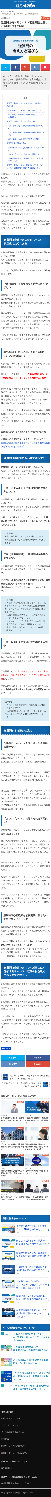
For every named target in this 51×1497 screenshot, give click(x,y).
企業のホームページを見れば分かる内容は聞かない (26, 149)
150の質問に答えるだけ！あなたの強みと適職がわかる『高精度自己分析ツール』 (31, 1375)
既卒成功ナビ (7, 1468)
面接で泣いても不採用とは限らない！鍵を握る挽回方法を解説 (31, 1298)
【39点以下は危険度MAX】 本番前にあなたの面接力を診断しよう (30, 1349)
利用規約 (5, 1439)
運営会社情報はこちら (10, 1418)
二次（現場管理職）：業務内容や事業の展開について (26, 133)
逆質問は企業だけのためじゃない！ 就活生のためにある (25, 104)
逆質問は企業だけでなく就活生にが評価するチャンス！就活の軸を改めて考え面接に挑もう (25, 166)
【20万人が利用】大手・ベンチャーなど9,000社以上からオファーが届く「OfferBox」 (31, 1337)
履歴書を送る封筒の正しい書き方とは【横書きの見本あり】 (31, 1229)
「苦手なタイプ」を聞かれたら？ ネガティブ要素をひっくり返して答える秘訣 (31, 1284)
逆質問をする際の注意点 (16, 143)
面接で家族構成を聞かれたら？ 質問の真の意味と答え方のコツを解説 (31, 1313)
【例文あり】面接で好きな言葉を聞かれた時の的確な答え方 (31, 1270)
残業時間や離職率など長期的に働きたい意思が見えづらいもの (26, 159)
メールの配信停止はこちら (12, 1432)
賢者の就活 (16, 1493)
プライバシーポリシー (10, 1425)
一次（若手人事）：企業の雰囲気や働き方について (26, 127)
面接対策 (7, 1049)
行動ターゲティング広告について (15, 1453)
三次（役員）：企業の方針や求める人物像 (23, 139)
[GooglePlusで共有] (25, 67)
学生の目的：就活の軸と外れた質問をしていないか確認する (26, 116)
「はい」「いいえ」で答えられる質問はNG (24, 154)
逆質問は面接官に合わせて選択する (21, 121)
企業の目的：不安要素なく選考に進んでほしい (25, 110)
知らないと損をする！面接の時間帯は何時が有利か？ (31, 1242)
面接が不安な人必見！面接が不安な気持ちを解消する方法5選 (31, 1255)
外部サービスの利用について (13, 1446)
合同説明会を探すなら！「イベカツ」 (17, 1483)
